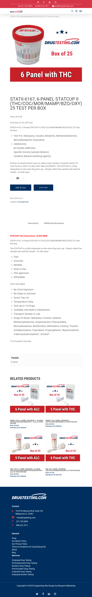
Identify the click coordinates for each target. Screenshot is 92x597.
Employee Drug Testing (21, 560)
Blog (14, 552)
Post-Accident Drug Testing (23, 569)
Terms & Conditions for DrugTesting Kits (29, 547)
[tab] (33, 223)
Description (33, 223)
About (14, 550)
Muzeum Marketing (66, 585)
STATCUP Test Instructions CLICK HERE (29, 236)
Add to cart (20, 187)
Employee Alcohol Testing (23, 574)
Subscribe (43, 188)
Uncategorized (23, 202)
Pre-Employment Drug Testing (24, 563)
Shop (14, 538)
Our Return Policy (19, 541)
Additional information (54, 223)
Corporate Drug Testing (21, 571)
